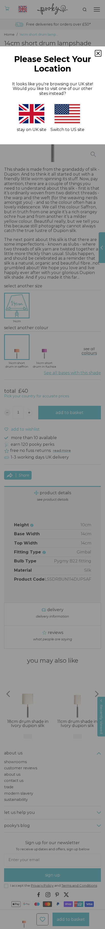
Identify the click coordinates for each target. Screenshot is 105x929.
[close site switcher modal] (98, 53)
